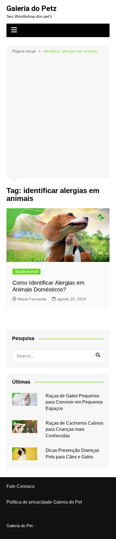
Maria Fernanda (32, 299)
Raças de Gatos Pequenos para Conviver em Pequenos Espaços (74, 402)
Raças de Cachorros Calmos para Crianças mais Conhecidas (74, 429)
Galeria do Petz (31, 8)
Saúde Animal (26, 272)
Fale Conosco (20, 486)
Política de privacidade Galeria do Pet (44, 502)
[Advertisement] (58, 115)
